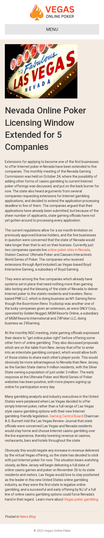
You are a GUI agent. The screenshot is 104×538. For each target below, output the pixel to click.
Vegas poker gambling (81, 499)
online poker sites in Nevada (69, 250)
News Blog (28, 516)
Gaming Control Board (66, 416)
